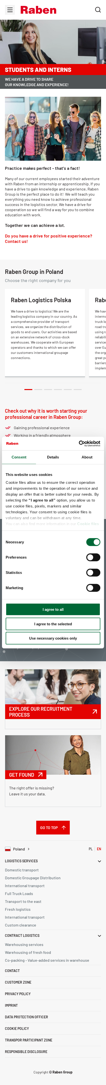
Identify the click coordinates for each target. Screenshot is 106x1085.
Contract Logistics (22, 935)
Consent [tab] (19, 457)
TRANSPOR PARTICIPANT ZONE (28, 1040)
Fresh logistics (18, 909)
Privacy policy (18, 994)
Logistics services (21, 861)
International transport (25, 885)
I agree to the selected (53, 624)
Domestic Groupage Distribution (33, 877)
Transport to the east (23, 901)
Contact (12, 971)
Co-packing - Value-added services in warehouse (47, 960)
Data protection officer (26, 1017)
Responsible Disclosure (26, 1052)
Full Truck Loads (19, 893)
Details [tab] (53, 457)
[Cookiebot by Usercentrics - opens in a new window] (78, 443)
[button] (38, 10)
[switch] (93, 557)
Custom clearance (20, 925)
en (99, 849)
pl (91, 849)
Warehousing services (24, 944)
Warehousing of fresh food (28, 952)
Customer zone (18, 982)
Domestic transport (22, 869)
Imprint (11, 1005)
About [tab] (87, 457)
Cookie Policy (17, 1028)
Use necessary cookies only (53, 638)
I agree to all (53, 609)
